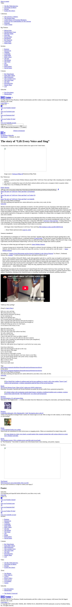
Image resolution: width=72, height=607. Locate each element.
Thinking (6, 52)
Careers (6, 583)
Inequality (23, 367)
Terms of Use (8, 579)
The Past (6, 58)
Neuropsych (7, 50)
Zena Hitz (7, 35)
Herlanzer (15, 174)
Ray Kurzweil (8, 40)
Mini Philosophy (8, 77)
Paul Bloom (7, 38)
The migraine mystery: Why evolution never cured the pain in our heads (20, 440)
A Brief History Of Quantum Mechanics (15, 20)
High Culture (8, 57)
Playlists (6, 9)
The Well (6, 82)
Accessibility (7, 581)
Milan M (20, 174)
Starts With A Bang (9, 75)
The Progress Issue (9, 18)
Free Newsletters (9, 92)
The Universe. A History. (11, 16)
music (27, 367)
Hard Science (8, 66)
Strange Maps (8, 85)
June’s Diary (9, 308)
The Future (7, 61)
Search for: (4, 124)
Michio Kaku (8, 30)
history (18, 367)
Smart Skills (7, 55)
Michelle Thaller (8, 33)
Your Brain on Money (10, 7)
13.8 (5, 86)
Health (6, 65)
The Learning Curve (10, 78)
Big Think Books (9, 74)
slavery (40, 367)
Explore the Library (9, 10)
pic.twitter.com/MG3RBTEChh (54, 227)
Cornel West (7, 41)
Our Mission (7, 573)
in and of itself (38, 238)
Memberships (8, 94)
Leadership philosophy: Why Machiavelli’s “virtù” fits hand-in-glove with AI (22, 413)
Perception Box (8, 83)
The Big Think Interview (11, 6)
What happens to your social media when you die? (15, 483)
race (37, 367)
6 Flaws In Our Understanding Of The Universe (17, 21)
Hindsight (7, 23)
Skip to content (5, 1)
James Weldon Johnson (38, 244)
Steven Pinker (8, 37)
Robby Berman (5, 187)
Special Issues (8, 68)
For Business (4, 135)
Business (6, 49)
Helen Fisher (7, 43)
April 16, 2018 (27, 230)
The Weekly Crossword (10, 593)
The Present (7, 60)
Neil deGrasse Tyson (10, 32)
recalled (10, 255)
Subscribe (11, 135)
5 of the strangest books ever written (11, 429)
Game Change (8, 24)
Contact (6, 576)
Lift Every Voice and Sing (50, 221)
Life (5, 63)
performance (32, 367)
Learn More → (5, 103)
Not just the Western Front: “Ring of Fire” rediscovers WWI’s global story (21, 387)
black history (4, 367)
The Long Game (8, 80)
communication (12, 367)
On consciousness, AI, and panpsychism (12, 398)
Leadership (7, 54)
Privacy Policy (8, 578)
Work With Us (8, 575)
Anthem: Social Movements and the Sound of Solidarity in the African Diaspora (31, 253)
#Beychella (42, 227)
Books (2, 386)
